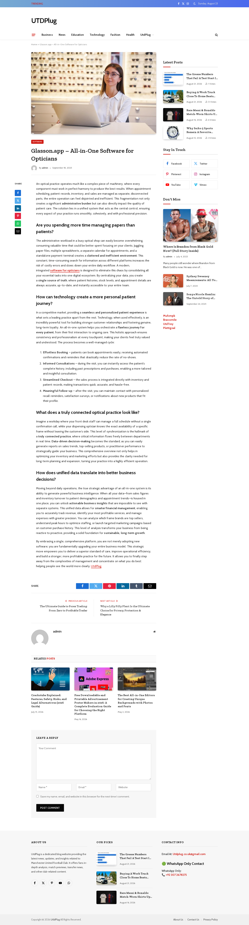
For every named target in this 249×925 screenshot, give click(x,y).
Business (47, 34)
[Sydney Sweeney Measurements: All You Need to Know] (173, 280)
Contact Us (193, 919)
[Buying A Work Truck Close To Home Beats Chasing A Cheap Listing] (173, 96)
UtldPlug (55, 919)
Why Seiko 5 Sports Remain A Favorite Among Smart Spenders (201, 130)
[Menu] (33, 35)
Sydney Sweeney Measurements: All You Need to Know (201, 278)
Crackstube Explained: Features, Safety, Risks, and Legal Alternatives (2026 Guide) (49, 701)
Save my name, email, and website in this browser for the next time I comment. (85, 796)
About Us (178, 919)
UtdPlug (145, 34)
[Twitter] (18, 200)
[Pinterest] (18, 216)
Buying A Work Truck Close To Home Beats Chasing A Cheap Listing (86, 3)
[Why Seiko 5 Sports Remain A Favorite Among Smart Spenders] (173, 132)
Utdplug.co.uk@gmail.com (189, 854)
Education (77, 34)
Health (130, 34)
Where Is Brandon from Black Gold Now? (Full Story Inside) (188, 249)
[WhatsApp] (18, 223)
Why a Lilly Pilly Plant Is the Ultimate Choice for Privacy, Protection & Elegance (125, 610)
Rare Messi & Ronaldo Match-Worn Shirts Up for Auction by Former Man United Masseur (201, 112)
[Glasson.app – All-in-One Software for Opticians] (93, 93)
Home (34, 44)
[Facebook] (18, 193)
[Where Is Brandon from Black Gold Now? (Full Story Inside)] (190, 225)
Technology (97, 34)
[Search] (216, 35)
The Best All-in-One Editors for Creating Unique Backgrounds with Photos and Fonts (136, 701)
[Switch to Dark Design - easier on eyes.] (194, 3)
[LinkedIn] (18, 208)
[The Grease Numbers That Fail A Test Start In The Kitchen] (173, 78)
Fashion (115, 34)
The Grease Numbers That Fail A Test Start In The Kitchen (202, 76)
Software (37, 141)
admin (45, 167)
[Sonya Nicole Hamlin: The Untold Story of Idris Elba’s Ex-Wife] (173, 298)
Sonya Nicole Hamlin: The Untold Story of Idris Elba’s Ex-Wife (201, 296)
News (62, 34)
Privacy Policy (210, 919)
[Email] (18, 231)
